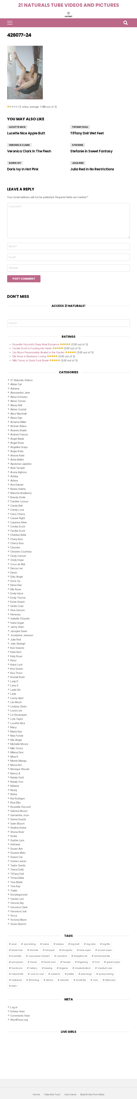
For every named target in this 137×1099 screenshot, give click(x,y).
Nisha (13, 794)
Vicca (13, 915)
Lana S (14, 685)
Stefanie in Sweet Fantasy (91, 151)
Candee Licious (19, 501)
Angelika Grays (19, 447)
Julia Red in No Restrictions (92, 169)
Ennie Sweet (17, 601)
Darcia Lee (16, 568)
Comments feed (20, 1015)
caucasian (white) (39, 956)
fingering (82, 962)
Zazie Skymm (18, 924)
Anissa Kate (17, 455)
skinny (49, 980)
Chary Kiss (16, 539)
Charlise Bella (18, 535)
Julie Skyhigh (17, 643)
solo (95, 980)
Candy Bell (16, 505)
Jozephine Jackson (21, 635)
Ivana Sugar (17, 622)
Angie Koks (17, 451)
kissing (48, 968)
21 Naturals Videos (21, 380)
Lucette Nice (17, 127)
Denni (13, 572)
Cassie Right (17, 518)
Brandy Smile (18, 497)
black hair (17, 950)
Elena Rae (16, 585)
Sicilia (13, 836)
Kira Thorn (16, 673)
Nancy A (15, 773)
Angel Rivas (17, 442)
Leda (13, 693)
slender (64, 980)
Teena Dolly (17, 869)
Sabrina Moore (18, 811)
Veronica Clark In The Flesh (29, 151)
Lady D (14, 681)
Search (125, 22)
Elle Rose (15, 589)
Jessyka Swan (18, 631)
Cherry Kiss (17, 543)
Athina (14, 480)
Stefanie (77, 145)
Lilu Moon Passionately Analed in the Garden (38, 352)
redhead (16, 980)
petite (70, 974)
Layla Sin (15, 689)
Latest (68, 16)
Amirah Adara (18, 426)
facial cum (50, 962)
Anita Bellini (17, 459)
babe (46, 944)
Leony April (16, 698)
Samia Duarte (18, 819)
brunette (16, 956)
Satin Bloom (17, 823)
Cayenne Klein (18, 522)
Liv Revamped (18, 714)
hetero (33, 968)
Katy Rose (16, 656)
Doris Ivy (15, 163)
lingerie (63, 968)
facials (66, 962)
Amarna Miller (18, 422)
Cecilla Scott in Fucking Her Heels (32, 348)
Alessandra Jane (20, 392)
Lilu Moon (16, 702)
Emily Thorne (18, 597)
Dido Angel (16, 576)
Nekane (14, 785)
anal (14, 944)
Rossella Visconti (20, 806)
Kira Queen (16, 668)
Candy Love (17, 509)
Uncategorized (18, 894)
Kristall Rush (17, 677)
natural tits (17, 974)
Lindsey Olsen (18, 706)
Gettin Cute (17, 606)
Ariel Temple (17, 468)
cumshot (62, 956)
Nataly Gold (17, 777)
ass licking (30, 944)
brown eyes (105, 950)
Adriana (14, 388)
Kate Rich (15, 652)
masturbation (83, 968)
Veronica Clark (19, 145)
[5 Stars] (17, 107)
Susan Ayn (16, 848)
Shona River (17, 832)
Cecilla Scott (17, 530)
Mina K (14, 756)
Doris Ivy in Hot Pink (22, 169)
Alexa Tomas (18, 401)
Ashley (14, 476)
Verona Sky (17, 903)
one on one (37, 974)
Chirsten (15, 547)
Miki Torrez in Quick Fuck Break (30, 360)
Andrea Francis (19, 434)
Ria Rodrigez (17, 798)
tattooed (110, 980)
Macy (13, 727)
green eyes (113, 962)
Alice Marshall (18, 413)
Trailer (13, 890)
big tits (106, 944)
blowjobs (67, 950)
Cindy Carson (18, 556)
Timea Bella (17, 878)
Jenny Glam (17, 627)
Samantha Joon (19, 815)
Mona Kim (16, 765)
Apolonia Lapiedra (20, 463)
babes (60, 944)
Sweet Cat (16, 857)
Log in (13, 1007)
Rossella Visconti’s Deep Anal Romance (35, 344)
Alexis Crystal (18, 409)
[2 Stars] (10, 107)
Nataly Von (16, 781)
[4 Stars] (15, 107)
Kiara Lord (16, 664)
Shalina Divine (18, 827)
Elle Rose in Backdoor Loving (29, 356)
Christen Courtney (21, 551)
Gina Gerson (17, 610)
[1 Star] (8, 107)
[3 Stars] (12, 107)
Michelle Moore (19, 744)
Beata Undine (18, 489)
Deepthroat (80, 956)
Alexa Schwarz (19, 397)
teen (14, 986)
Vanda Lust (17, 899)
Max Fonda (16, 735)
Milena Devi (16, 752)
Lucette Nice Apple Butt (26, 133)
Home (36, 1094)
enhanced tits (102, 956)
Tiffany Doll (80, 127)
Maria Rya (16, 731)
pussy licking (106, 974)
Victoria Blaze (18, 919)
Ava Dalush (16, 484)
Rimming (34, 980)
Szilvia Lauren (18, 861)
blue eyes (85, 950)
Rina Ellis (15, 802)
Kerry (13, 660)
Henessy (15, 614)
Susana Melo (18, 852)
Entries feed (17, 1011)
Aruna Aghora (18, 472)
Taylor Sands (18, 865)
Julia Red (78, 163)
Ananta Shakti (18, 430)
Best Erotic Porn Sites (92, 1094)
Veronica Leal (18, 911)
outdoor (55, 974)
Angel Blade (17, 438)
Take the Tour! (52, 1094)
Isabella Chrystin (20, 618)
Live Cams (70, 1094)
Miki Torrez (16, 748)
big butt (75, 944)
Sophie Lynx (17, 840)
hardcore (16, 968)
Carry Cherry (17, 514)
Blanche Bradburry (21, 493)
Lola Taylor (16, 719)
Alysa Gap (16, 417)
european (17, 962)
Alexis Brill (16, 405)
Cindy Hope (17, 560)
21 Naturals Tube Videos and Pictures (68, 5)
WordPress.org (19, 1019)
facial (33, 962)
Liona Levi (16, 710)
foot (97, 962)
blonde (34, 950)
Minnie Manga (18, 760)
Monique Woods (19, 769)
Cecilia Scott (17, 526)
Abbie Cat (16, 384)
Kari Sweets (17, 648)
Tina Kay (15, 886)
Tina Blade (16, 882)
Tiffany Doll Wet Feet (87, 133)
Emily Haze (16, 593)
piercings (86, 974)
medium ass (105, 968)
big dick (91, 944)
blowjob (50, 950)
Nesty (13, 790)
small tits (81, 980)
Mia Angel (16, 740)
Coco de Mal (17, 564)
